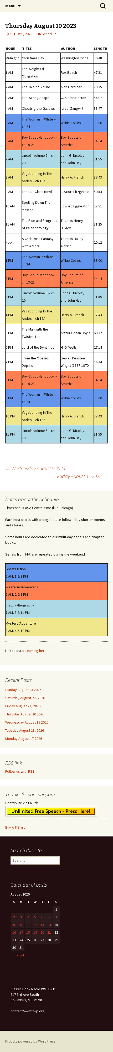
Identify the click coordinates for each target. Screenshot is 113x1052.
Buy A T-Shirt (15, 827)
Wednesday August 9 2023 (35, 468)
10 (21, 924)
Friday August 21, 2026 (22, 706)
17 (21, 932)
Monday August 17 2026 (23, 738)
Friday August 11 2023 (82, 476)
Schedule (49, 34)
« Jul (20, 955)
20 (42, 932)
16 (14, 932)
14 (49, 924)
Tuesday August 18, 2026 (24, 730)
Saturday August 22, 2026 (25, 697)
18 (28, 932)
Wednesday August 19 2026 (26, 722)
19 (35, 932)
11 (28, 924)
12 (35, 924)
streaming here (34, 650)
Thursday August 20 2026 (24, 714)
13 (42, 924)
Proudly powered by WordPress (30, 1041)
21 (49, 932)
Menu (10, 5)
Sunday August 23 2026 (23, 689)
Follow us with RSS (19, 771)
